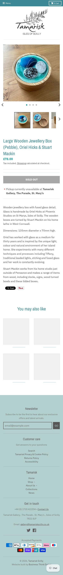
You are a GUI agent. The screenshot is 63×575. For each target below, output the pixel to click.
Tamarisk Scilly (35, 560)
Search (31, 450)
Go (56, 425)
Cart (56, 3)
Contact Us (43, 509)
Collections (31, 489)
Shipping (21, 163)
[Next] (59, 105)
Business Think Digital (40, 564)
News (31, 492)
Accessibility (31, 461)
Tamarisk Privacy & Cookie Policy (31, 454)
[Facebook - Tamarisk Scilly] (34, 530)
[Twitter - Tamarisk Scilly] (29, 530)
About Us (30, 485)
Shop (30, 481)
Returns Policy (31, 458)
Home (31, 478)
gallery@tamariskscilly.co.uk (35, 524)
